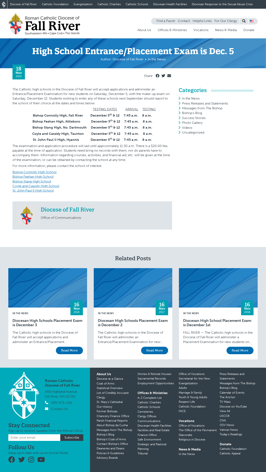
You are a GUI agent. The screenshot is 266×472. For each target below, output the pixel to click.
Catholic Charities (109, 4)
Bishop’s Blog (105, 434)
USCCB (224, 416)
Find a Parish (165, 21)
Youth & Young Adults (193, 397)
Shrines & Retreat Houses (154, 374)
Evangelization (83, 4)
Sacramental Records (152, 378)
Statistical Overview (110, 388)
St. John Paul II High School (33, 190)
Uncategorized (193, 132)
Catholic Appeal (230, 453)
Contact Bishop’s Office (112, 444)
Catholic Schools (137, 4)
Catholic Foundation (55, 4)
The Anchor (227, 397)
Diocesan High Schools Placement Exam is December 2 (133, 323)
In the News (191, 98)
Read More (69, 350)
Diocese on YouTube (233, 406)
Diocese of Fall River (23, 4)
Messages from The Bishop (202, 108)
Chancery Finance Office (113, 416)
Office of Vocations (191, 374)
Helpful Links (202, 21)
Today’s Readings (231, 434)
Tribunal (143, 453)
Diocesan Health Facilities (170, 4)
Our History (104, 407)
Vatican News (229, 430)
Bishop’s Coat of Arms (111, 439)
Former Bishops (107, 411)
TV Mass (225, 402)
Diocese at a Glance (110, 379)
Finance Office (147, 435)
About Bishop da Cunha (112, 425)
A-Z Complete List (150, 398)
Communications (149, 421)
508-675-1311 (61, 403)
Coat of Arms (105, 383)
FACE (182, 411)
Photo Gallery (192, 123)
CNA (223, 420)
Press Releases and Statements (205, 103)
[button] (252, 21)
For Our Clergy (225, 21)
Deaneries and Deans (110, 448)
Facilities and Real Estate (154, 430)
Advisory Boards (107, 458)
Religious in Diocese (192, 439)
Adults (183, 388)
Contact (184, 21)
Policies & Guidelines (110, 453)
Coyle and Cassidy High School (35, 186)
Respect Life (187, 402)
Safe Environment (149, 439)
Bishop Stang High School (31, 181)
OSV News (227, 425)
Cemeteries (145, 412)
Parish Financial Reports (112, 420)
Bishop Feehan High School (33, 177)
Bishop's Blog (192, 113)
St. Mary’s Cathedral (110, 402)
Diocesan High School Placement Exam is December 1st (217, 323)
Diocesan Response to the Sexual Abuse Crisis (222, 4)
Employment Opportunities (156, 383)
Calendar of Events (232, 392)
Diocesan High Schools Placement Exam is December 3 (47, 323)
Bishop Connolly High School (34, 172)
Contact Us (59, 409)
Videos (187, 128)
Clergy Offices (147, 416)
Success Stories (194, 118)
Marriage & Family (190, 392)
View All (225, 411)
